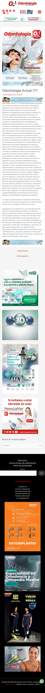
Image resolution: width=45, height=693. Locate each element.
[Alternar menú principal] (39, 12)
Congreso (21, 487)
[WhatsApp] (8, 13)
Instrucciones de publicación (22, 463)
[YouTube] (4, 13)
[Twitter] (10, 11)
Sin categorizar (21, 498)
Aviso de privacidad (22, 465)
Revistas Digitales (21, 493)
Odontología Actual (9, 95)
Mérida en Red (10, 684)
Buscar (22, 469)
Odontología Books (21, 491)
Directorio (22, 460)
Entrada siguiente (22, 256)
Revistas (19, 95)
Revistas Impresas (21, 496)
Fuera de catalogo (21, 489)
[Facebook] (3, 11)
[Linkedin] (14, 11)
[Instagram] (7, 11)
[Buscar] (41, 473)
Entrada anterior (22, 251)
